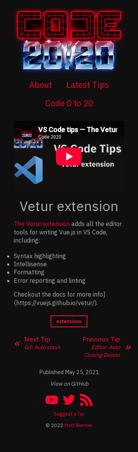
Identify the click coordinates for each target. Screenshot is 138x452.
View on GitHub (69, 383)
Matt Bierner (78, 425)
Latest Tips (87, 84)
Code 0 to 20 (69, 103)
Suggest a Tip (69, 414)
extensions (69, 321)
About (40, 84)
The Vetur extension (42, 224)
